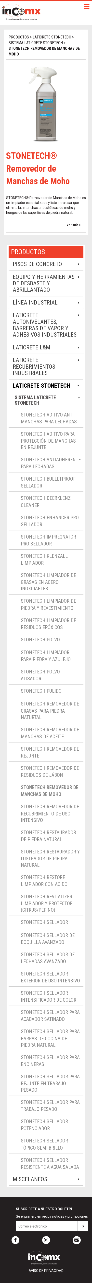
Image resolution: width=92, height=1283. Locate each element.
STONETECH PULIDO (41, 691)
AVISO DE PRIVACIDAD (46, 1271)
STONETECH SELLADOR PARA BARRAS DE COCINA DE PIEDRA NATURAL (50, 1038)
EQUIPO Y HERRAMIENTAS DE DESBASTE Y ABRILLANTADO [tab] (44, 283)
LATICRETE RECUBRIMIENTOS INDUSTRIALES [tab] (34, 367)
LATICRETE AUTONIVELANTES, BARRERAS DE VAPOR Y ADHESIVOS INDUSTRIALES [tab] (45, 325)
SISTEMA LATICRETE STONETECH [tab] (35, 400)
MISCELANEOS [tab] (30, 1179)
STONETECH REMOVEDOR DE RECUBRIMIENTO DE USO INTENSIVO (50, 813)
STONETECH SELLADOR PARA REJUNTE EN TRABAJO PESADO (50, 1083)
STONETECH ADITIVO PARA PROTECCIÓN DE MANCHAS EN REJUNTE (48, 440)
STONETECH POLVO (40, 640)
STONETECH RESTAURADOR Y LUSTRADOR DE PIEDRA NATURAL (50, 858)
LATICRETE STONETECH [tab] (41, 385)
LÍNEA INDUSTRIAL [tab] (35, 302)
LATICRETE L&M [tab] (31, 347)
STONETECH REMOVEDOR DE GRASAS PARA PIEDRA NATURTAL (50, 710)
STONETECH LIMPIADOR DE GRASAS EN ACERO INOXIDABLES (48, 582)
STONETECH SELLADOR (44, 922)
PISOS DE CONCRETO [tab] (37, 264)
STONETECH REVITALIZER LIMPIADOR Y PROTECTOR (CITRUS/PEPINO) (47, 903)
